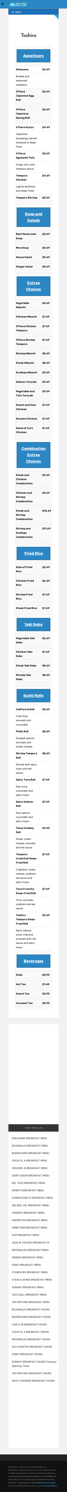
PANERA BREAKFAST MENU (27, 1257)
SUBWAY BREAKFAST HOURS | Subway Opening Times (34, 1363)
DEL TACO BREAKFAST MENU (28, 1183)
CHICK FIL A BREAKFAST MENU (29, 1160)
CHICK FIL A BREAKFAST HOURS (30, 1332)
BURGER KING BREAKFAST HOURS (31, 1317)
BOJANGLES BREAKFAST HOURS (31, 1309)
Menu (18, 12)
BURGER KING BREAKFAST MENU (30, 1153)
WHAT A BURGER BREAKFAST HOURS (33, 1380)
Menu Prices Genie (46, 1483)
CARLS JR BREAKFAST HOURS (29, 1324)
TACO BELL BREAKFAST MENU (29, 1294)
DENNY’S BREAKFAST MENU (28, 1190)
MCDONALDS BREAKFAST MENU (30, 1250)
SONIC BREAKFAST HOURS (27, 1354)
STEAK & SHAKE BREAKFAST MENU (32, 1279)
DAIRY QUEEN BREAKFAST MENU (30, 1175)
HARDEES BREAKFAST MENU (28, 1212)
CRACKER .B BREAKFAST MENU (30, 1168)
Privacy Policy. (49, 1486)
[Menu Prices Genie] (17, 4)
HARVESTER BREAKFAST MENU (30, 1220)
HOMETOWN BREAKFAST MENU (29, 1227)
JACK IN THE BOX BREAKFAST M (30, 1242)
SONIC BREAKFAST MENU (26, 1264)
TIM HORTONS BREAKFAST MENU (31, 1302)
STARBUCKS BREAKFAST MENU (30, 1272)
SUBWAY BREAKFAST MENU (28, 1287)
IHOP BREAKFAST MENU (25, 1235)
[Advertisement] (31, 1070)
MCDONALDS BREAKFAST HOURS (31, 1339)
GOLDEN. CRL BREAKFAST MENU (30, 1205)
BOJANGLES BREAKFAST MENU (30, 1145)
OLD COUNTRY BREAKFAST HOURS (32, 1346)
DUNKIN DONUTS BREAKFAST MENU (32, 1197)
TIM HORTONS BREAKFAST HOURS (31, 1373)
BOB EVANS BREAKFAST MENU (29, 1138)
